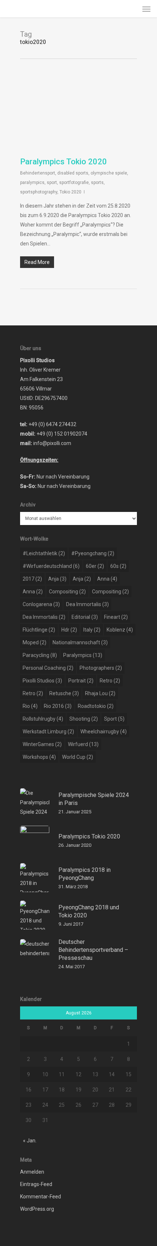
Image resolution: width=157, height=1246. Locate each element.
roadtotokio (96, 706)
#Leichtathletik (44, 553)
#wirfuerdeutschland (51, 566)
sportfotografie (74, 182)
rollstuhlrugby (43, 719)
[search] (132, 8)
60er (95, 566)
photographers (101, 668)
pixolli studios (42, 681)
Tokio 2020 (70, 192)
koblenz (120, 630)
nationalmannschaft (80, 642)
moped (34, 642)
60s (118, 566)
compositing (67, 591)
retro (110, 681)
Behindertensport (37, 173)
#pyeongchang (92, 553)
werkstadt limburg (48, 731)
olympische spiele (109, 173)
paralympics (32, 182)
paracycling (40, 655)
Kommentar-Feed (40, 1196)
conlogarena (41, 604)
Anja (57, 579)
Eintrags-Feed (36, 1184)
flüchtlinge (39, 630)
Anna (107, 579)
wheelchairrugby (103, 731)
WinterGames (42, 744)
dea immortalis (87, 604)
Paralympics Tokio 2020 (63, 161)
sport (52, 182)
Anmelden (32, 1172)
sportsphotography (38, 192)
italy (91, 630)
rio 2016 (58, 706)
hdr (69, 630)
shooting (83, 719)
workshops (39, 757)
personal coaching (48, 668)
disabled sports (72, 173)
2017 (32, 579)
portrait (80, 681)
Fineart (116, 617)
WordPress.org (37, 1209)
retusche (64, 693)
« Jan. (30, 1140)
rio (30, 706)
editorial (85, 617)
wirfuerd (83, 744)
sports (97, 182)
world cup (77, 757)
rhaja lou (100, 693)
